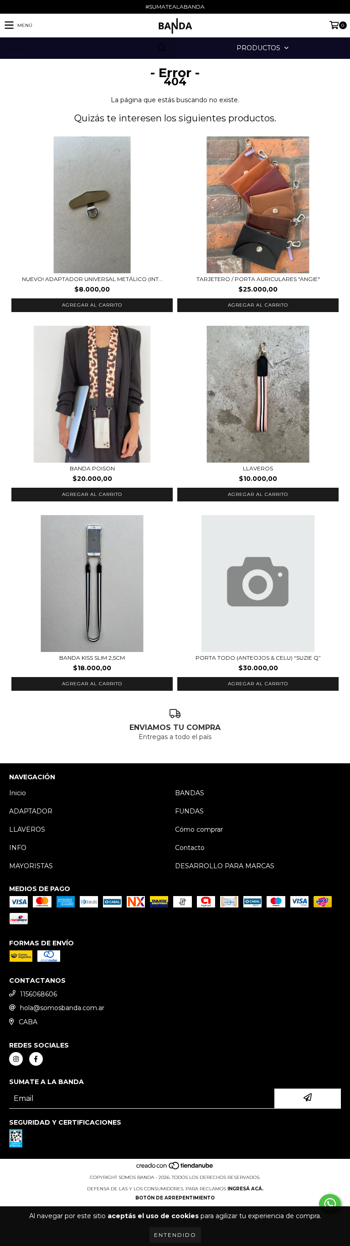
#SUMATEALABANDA (175, 6)
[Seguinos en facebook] (36, 1059)
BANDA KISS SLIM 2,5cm (92, 657)
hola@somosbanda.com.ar (62, 1008)
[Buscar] (161, 48)
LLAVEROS (258, 468)
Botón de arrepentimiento (175, 1198)
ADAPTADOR (30, 811)
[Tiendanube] (175, 1168)
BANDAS (189, 793)
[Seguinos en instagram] (16, 1059)
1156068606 (38, 994)
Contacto (190, 848)
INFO (17, 848)
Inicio (17, 793)
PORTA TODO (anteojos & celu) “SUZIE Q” (258, 657)
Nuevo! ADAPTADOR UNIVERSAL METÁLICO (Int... (92, 279)
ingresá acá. (245, 1189)
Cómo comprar (199, 829)
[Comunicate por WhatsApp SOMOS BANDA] (330, 1204)
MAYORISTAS (31, 866)
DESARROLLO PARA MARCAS (224, 866)
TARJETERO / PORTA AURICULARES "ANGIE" (258, 279)
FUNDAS (189, 811)
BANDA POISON (92, 468)
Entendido (175, 1234)
